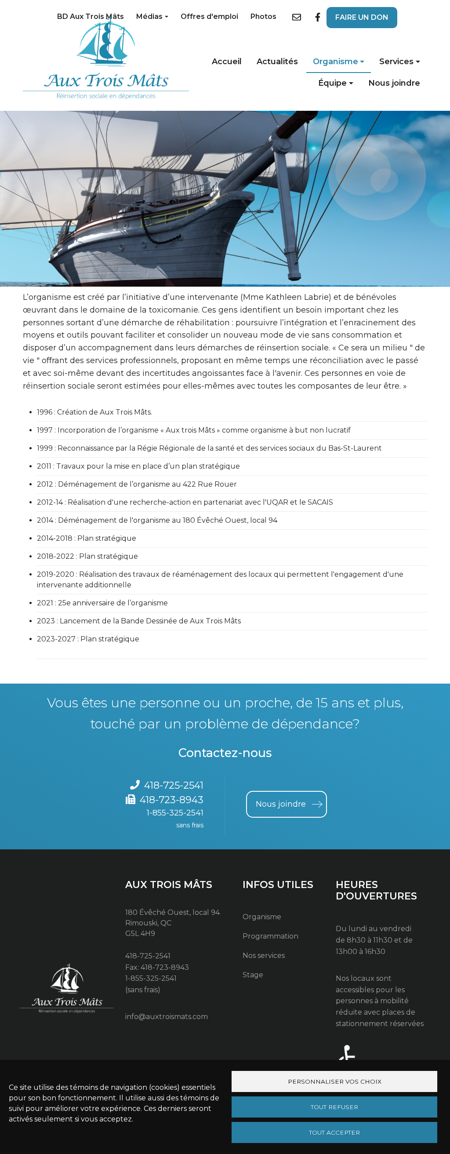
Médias (149, 16)
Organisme (262, 917)
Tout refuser (334, 1106)
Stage (253, 975)
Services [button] (396, 61)
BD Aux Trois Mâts (90, 16)
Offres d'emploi (209, 16)
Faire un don (361, 17)
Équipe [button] (332, 83)
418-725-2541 (173, 785)
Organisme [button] (335, 61)
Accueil (227, 61)
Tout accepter (334, 1132)
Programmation (270, 936)
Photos (263, 16)
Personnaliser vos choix (334, 1081)
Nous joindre (394, 83)
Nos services (264, 955)
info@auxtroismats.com (166, 1016)
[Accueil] (105, 58)
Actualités (277, 61)
